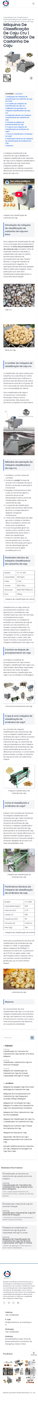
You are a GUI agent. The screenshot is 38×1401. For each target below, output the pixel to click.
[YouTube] (4, 1303)
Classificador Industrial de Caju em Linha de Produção (17, 1063)
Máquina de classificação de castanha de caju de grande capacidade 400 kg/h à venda (16, 1073)
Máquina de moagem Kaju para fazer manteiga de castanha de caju (18, 1088)
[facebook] (9, 1303)
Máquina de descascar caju (14, 1132)
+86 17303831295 (12, 1315)
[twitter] (13, 1303)
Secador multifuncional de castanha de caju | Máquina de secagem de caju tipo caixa (18, 1148)
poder (17, 480)
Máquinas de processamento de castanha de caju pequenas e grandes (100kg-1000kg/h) (16, 1096)
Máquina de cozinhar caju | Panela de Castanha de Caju (17, 1127)
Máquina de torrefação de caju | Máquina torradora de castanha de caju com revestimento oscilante (18, 1105)
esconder (18, 94)
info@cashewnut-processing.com (18, 1323)
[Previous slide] (6, 62)
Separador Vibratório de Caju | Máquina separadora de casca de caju (17, 1139)
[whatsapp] (18, 1303)
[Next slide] (31, 62)
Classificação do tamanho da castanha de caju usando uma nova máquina (18, 1054)
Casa (5, 17)
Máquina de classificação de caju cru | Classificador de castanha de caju (19, 1120)
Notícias (6, 1049)
